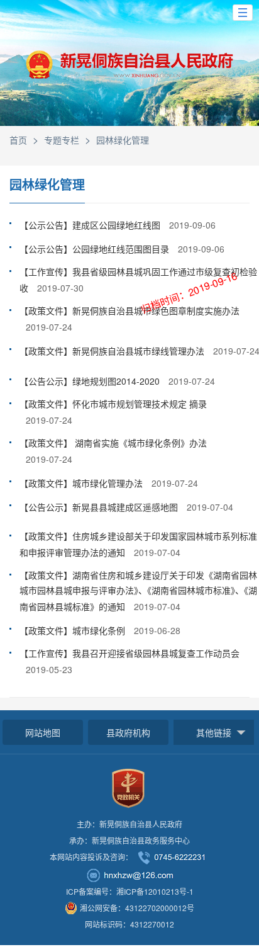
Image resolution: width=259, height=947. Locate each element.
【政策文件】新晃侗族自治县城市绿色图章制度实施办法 (129, 310)
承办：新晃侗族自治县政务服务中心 (129, 840)
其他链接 (213, 732)
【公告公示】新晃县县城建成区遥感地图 (99, 507)
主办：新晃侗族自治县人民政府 (129, 824)
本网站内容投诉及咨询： (91, 856)
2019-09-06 (192, 224)
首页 (18, 139)
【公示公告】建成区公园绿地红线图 (91, 224)
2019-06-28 (157, 630)
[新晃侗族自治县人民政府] (129, 70)
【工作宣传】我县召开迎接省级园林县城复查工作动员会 (129, 653)
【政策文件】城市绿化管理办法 (82, 483)
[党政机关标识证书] (128, 787)
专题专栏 (61, 139)
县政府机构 (128, 732)
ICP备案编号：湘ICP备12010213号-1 (130, 891)
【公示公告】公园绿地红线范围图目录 (95, 248)
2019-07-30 (60, 287)
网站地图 (42, 732)
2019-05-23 (49, 669)
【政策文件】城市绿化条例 (73, 630)
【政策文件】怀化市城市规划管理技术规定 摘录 (113, 403)
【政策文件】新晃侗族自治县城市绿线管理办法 (113, 350)
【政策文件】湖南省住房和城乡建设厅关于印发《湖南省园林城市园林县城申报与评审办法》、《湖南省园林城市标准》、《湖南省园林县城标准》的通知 (138, 591)
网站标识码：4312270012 (129, 924)
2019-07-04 (210, 507)
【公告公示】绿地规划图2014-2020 (90, 381)
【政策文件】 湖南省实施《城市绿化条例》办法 (113, 442)
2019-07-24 (49, 326)
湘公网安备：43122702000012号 (137, 907)
